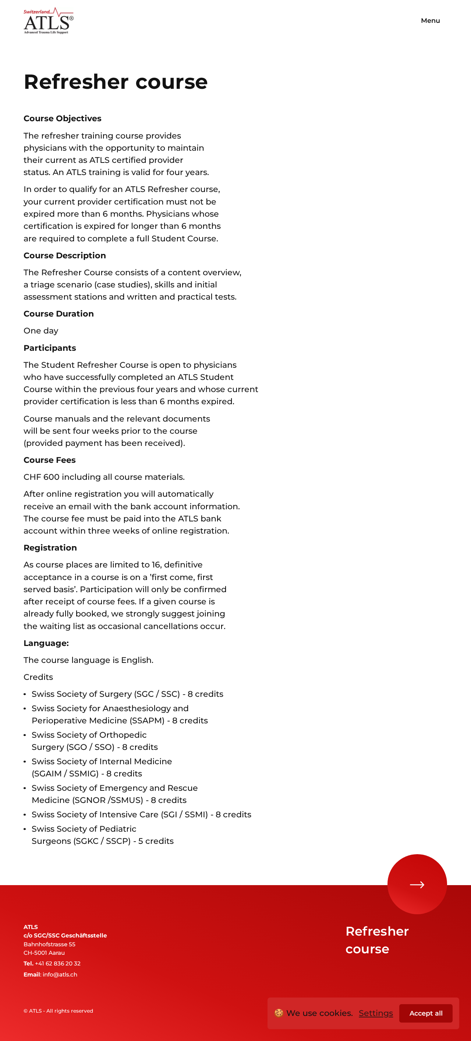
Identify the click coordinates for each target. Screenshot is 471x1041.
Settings (376, 1013)
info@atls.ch (60, 974)
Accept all (426, 1013)
